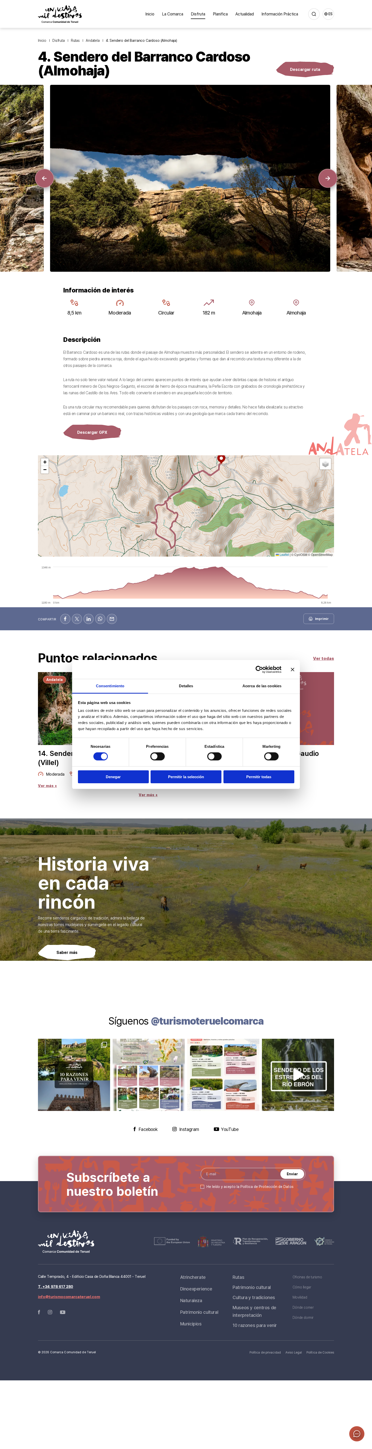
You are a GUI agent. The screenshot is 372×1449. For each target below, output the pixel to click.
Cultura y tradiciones (254, 1297)
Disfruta (198, 14)
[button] (44, 178)
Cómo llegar (302, 1287)
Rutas (75, 40)
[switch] (157, 756)
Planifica (220, 14)
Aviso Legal (293, 1352)
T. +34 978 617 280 (55, 1286)
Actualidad (244, 14)
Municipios (191, 1324)
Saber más (66, 952)
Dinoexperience (196, 1289)
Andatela (93, 40)
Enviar (292, 1173)
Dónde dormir (303, 1317)
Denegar (113, 777)
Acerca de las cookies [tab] (261, 686)
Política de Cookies (320, 1352)
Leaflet (284, 554)
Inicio (149, 14)
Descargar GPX (92, 432)
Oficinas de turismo (307, 1277)
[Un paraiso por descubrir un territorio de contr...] (74, 1075)
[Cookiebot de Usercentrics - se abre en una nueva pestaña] (259, 669)
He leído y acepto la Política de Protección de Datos (250, 1186)
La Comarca (172, 14)
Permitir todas (258, 777)
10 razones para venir (255, 1325)
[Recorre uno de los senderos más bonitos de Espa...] (298, 1075)
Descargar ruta (305, 69)
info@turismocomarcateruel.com (69, 1296)
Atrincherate (193, 1277)
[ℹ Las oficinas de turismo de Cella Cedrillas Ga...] (223, 1075)
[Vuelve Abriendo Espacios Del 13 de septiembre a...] (149, 1075)
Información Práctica (279, 14)
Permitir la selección (186, 777)
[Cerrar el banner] (292, 669)
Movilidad (300, 1297)
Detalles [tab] (186, 686)
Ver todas (323, 658)
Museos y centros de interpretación (254, 1311)
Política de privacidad (265, 1352)
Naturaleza (191, 1300)
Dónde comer (303, 1307)
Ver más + (47, 785)
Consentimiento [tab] (110, 686)
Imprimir (322, 619)
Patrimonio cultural (199, 1312)
